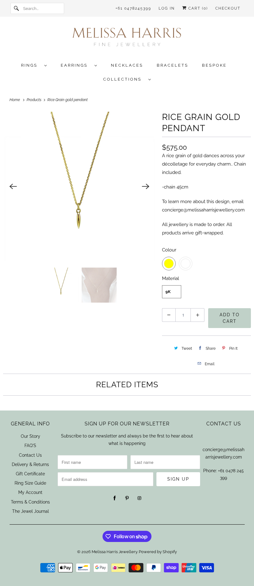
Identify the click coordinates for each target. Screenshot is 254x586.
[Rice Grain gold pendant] (79, 186)
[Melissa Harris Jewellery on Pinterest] (127, 498)
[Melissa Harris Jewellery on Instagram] (139, 498)
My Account (30, 492)
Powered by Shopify (158, 551)
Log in (167, 8)
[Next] (146, 186)
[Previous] (13, 186)
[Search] (17, 8)
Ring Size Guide (30, 483)
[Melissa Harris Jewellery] (127, 39)
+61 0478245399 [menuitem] (133, 8)
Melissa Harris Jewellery (114, 551)
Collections (124, 79)
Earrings (76, 65)
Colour (169, 250)
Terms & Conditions (30, 501)
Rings (31, 65)
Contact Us (30, 455)
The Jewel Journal (30, 511)
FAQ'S (30, 445)
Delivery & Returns (30, 464)
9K (168, 291)
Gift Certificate (30, 473)
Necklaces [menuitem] (127, 65)
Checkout (227, 8)
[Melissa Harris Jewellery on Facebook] (115, 498)
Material (170, 278)
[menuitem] (37, 65)
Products (34, 100)
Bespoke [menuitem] (214, 65)
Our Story (30, 436)
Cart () (197, 8)
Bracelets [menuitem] (172, 65)
